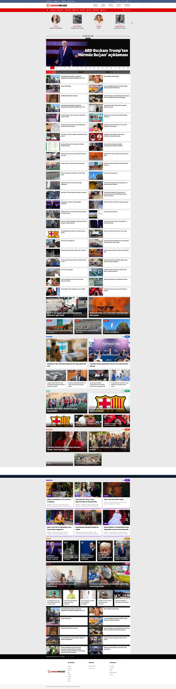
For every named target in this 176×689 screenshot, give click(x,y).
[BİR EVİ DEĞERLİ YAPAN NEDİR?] (96, 82)
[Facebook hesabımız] (121, 1)
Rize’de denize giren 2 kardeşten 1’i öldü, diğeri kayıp (100, 72)
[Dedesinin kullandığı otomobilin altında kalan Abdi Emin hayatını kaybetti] (96, 266)
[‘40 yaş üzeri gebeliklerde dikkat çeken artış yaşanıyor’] (71, 594)
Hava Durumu (92, 668)
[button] (48, 10)
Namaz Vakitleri (92, 666)
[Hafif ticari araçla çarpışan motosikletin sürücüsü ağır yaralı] (53, 160)
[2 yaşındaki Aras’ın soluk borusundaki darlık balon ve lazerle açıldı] (54, 594)
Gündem (61, 10)
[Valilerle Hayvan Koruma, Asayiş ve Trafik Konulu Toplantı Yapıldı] (53, 121)
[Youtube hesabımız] (127, 1)
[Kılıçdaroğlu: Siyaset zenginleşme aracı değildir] (53, 295)
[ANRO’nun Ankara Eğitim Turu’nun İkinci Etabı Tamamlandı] (96, 654)
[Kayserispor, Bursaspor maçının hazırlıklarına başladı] (96, 295)
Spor (89, 10)
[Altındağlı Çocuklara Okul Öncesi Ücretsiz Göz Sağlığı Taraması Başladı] (96, 131)
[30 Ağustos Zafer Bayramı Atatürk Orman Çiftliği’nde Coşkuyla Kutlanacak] (96, 140)
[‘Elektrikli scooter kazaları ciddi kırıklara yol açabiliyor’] (105, 594)
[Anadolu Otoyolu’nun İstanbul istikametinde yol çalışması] (96, 169)
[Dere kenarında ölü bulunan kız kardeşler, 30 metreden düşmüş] (96, 227)
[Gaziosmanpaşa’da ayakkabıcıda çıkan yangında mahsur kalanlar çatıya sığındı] (96, 247)
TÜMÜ (88, 38)
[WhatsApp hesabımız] (129, 1)
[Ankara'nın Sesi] (56, 7)
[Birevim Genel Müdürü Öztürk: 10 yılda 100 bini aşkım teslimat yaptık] (77, 375)
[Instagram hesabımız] (125, 1)
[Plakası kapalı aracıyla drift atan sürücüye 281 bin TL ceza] (53, 266)
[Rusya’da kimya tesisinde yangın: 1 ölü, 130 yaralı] (53, 256)
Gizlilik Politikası (113, 672)
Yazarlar (53, 10)
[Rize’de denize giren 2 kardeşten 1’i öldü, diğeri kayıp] (53, 179)
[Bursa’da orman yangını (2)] (53, 247)
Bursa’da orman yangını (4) (124, 72)
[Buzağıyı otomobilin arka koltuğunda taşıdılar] (96, 285)
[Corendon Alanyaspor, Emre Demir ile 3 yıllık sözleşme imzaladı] (53, 285)
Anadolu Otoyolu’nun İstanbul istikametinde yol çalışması (68, 72)
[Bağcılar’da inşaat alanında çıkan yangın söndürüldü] (53, 189)
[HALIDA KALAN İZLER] (53, 92)
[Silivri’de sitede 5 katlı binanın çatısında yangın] (96, 208)
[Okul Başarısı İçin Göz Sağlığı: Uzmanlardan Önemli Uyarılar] (53, 140)
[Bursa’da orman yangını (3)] (96, 218)
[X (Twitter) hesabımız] (123, 1)
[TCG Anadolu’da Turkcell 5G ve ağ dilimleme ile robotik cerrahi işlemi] (120, 375)
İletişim (111, 674)
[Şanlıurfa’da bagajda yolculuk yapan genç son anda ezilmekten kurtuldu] (96, 189)
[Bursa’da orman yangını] (53, 276)
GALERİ (49, 1)
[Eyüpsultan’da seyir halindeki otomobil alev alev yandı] (96, 160)
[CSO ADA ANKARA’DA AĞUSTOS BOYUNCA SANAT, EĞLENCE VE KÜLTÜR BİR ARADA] (96, 92)
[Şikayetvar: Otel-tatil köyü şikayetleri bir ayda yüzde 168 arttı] (66, 350)
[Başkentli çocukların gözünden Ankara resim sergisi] (96, 644)
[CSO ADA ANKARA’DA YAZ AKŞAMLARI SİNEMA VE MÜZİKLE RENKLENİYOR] (53, 644)
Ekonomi (68, 10)
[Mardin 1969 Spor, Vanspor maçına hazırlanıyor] (53, 169)
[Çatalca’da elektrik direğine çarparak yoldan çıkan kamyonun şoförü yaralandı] (53, 227)
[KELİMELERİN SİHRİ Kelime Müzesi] (53, 102)
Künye (69, 681)
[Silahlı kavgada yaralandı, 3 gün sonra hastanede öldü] (96, 256)
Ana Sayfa (112, 666)
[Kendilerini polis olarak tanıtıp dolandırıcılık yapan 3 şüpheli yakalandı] (96, 276)
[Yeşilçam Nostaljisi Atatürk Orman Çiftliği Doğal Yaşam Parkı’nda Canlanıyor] (53, 131)
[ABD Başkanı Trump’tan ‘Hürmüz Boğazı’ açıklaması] (53, 208)
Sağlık (104, 10)
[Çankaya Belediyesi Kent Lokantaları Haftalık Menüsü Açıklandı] (53, 150)
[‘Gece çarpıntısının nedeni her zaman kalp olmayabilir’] (88, 594)
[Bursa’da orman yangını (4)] (96, 179)
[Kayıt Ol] (124, 10)
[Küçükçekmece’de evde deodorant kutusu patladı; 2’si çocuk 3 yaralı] (53, 218)
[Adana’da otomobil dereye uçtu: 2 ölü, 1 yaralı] (96, 237)
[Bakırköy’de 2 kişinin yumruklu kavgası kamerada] (53, 198)
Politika (76, 10)
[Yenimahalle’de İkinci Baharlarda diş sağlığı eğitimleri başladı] (96, 111)
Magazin (97, 10)
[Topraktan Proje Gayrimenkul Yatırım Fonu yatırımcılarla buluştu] (109, 350)
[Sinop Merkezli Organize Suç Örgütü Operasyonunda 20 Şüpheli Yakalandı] (96, 150)
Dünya (83, 10)
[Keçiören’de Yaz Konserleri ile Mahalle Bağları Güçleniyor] (96, 121)
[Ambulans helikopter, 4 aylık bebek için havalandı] (122, 594)
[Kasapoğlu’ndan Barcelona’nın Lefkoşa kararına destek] (53, 237)
